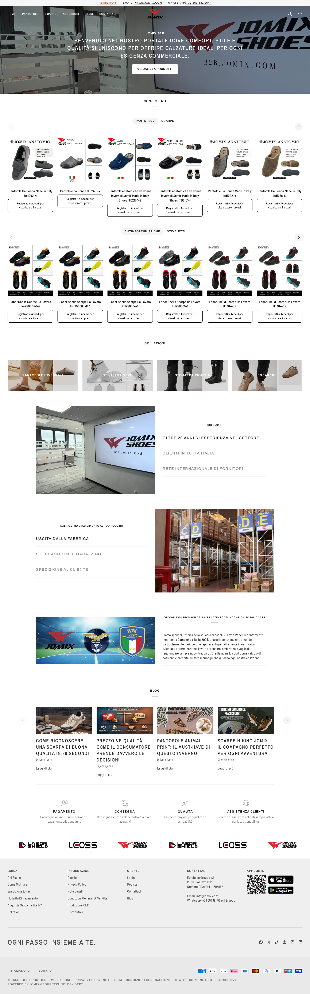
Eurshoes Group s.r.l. (30, 980)
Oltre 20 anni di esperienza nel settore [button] (211, 438)
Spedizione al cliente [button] (62, 570)
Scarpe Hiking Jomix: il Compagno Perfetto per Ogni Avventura (246, 747)
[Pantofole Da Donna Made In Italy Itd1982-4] (229, 160)
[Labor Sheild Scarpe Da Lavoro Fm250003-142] (30, 270)
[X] (269, 942)
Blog (130, 898)
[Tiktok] (276, 942)
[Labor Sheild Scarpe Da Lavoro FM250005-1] (180, 270)
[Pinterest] (284, 942)
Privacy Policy (76, 884)
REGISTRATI (107, 2)
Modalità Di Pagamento (23, 898)
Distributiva (75, 912)
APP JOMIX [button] (255, 871)
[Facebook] (261, 942)
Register (133, 884)
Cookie (72, 877)
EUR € (43, 970)
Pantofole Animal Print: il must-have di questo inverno (183, 747)
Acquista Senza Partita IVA (25, 905)
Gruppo (230, 900)
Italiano (18, 970)
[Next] (298, 127)
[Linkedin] (300, 942)
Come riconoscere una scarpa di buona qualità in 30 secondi (62, 747)
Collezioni (14, 912)
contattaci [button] (197, 871)
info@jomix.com (147, 2)
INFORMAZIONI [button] (79, 871)
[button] (30, 14)
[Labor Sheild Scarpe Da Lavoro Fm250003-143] (80, 270)
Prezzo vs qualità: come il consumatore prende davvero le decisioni (124, 750)
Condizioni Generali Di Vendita (87, 898)
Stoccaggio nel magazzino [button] (68, 554)
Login (131, 877)
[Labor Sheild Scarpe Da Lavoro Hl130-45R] (229, 270)
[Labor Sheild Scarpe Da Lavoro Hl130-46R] (279, 270)
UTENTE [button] (133, 871)
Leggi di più (44, 768)
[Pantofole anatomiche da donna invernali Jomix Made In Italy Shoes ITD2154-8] (130, 160)
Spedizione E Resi (19, 891)
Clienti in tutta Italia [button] (188, 453)
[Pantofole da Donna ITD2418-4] (80, 160)
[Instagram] (292, 942)
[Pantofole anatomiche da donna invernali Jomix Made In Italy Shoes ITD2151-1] (180, 160)
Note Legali (75, 891)
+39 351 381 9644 (199, 2)
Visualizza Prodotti (155, 69)
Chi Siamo (14, 877)
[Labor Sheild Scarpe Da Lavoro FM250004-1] (130, 270)
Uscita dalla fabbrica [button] (62, 539)
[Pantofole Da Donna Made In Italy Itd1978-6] (279, 160)
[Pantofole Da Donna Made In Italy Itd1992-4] (30, 160)
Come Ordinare (17, 884)
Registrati (22, 203)
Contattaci (134, 891)
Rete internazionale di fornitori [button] (203, 469)
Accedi (35, 203)
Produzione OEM (78, 905)
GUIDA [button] (13, 871)
